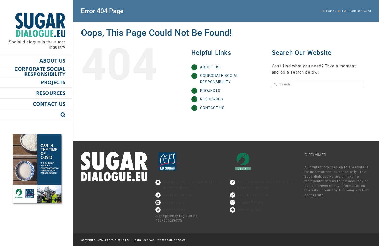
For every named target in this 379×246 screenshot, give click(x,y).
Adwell (183, 240)
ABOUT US (210, 67)
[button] (36, 114)
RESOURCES (211, 99)
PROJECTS (210, 91)
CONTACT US (212, 108)
